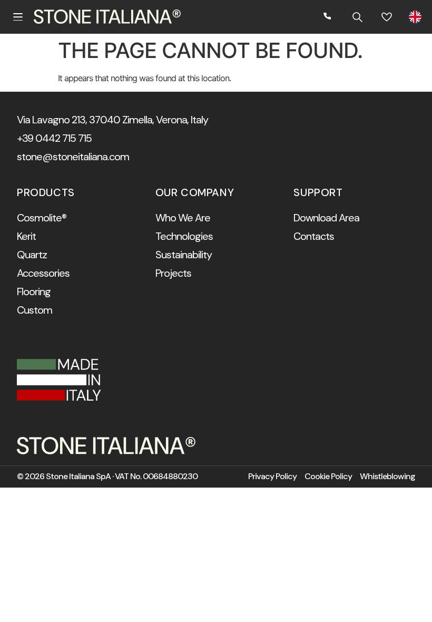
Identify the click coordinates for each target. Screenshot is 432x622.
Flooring (34, 291)
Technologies (184, 236)
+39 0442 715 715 (54, 138)
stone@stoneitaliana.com (73, 156)
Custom (34, 310)
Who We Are (182, 218)
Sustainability (183, 254)
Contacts (313, 236)
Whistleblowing (387, 476)
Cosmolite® (41, 218)
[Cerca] (357, 16)
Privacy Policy (272, 476)
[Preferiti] (386, 16)
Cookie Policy (328, 476)
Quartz (32, 254)
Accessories (43, 273)
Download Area (326, 218)
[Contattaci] (327, 16)
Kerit (26, 236)
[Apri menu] (17, 17)
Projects (173, 273)
